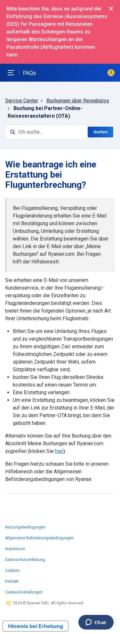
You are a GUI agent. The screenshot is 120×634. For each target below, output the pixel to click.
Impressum (15, 549)
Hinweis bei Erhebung (35, 626)
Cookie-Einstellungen (24, 592)
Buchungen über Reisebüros (77, 101)
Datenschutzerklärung (25, 559)
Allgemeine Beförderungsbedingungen (39, 538)
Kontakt (12, 581)
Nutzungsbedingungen (25, 527)
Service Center (21, 101)
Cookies (12, 570)
